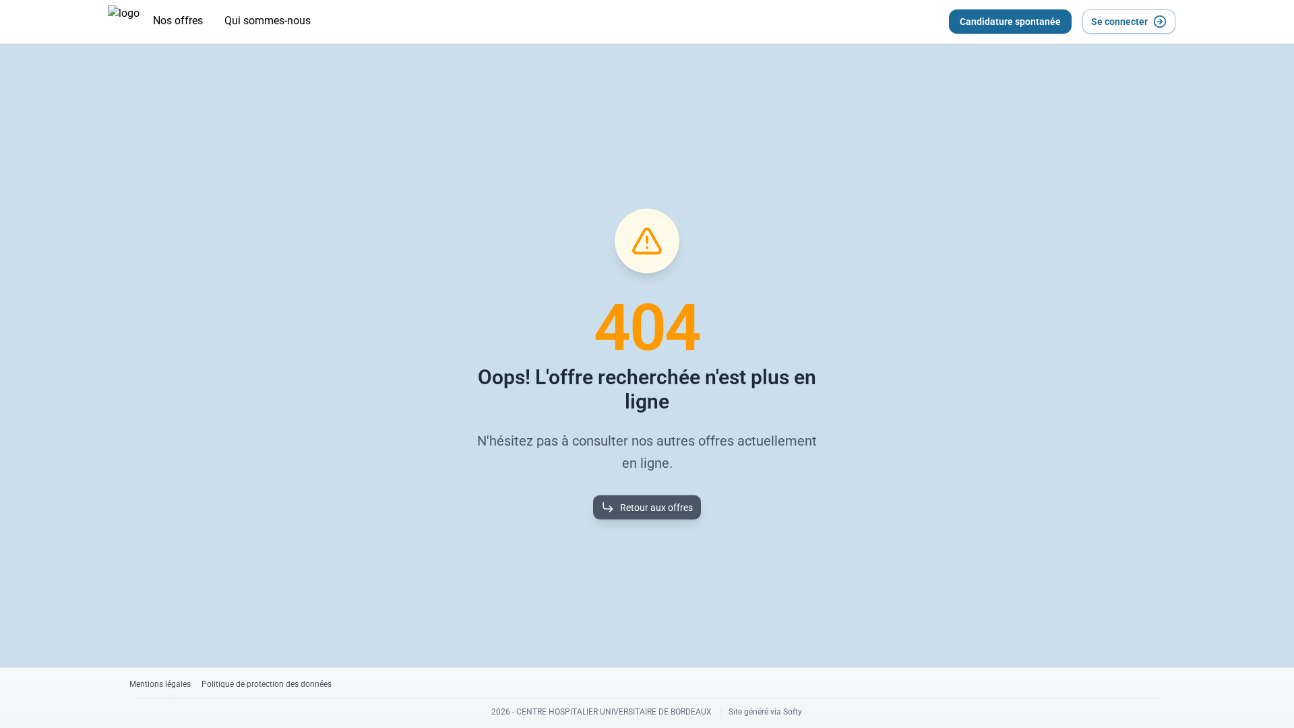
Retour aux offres (656, 507)
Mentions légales (160, 684)
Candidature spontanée (1010, 21)
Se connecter (1119, 21)
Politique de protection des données (267, 684)
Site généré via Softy (765, 712)
